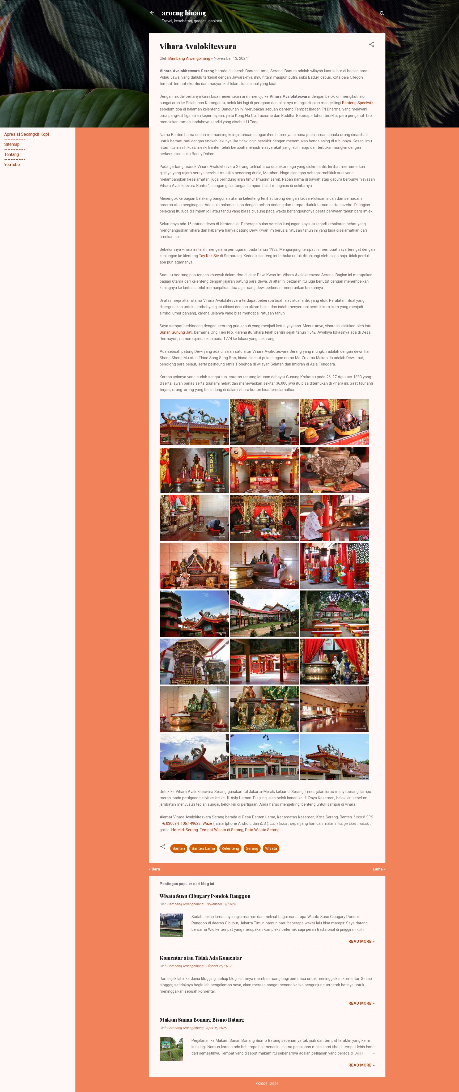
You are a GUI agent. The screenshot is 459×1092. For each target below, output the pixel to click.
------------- (14, 139)
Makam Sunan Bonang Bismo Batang (202, 1020)
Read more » (361, 941)
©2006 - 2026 (267, 1083)
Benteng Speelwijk (357, 102)
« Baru (154, 869)
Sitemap (12, 144)
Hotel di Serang (184, 829)
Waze (207, 823)
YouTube (12, 164)
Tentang (11, 154)
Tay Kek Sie (209, 255)
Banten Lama (203, 848)
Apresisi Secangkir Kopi (26, 134)
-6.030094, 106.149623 (181, 823)
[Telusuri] (382, 14)
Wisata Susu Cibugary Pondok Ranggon (205, 896)
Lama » (379, 869)
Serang (252, 848)
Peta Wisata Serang (262, 829)
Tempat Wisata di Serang (221, 829)
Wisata (271, 848)
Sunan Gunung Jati (176, 332)
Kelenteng (230, 848)
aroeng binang (184, 13)
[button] (371, 45)
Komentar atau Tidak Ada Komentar (201, 958)
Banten (179, 848)
